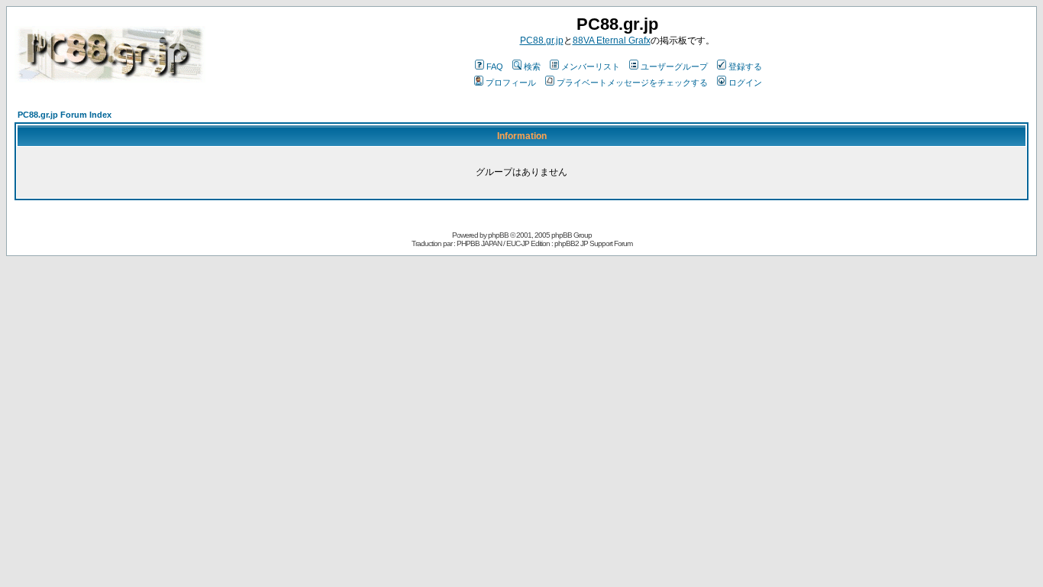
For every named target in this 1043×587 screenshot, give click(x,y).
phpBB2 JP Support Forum (593, 243)
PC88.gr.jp (541, 40)
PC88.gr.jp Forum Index (64, 114)
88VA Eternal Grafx (612, 40)
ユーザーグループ (674, 66)
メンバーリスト (590, 66)
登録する (745, 66)
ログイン (745, 82)
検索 (532, 66)
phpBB (498, 235)
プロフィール (511, 82)
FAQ (494, 66)
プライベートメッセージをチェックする (632, 82)
